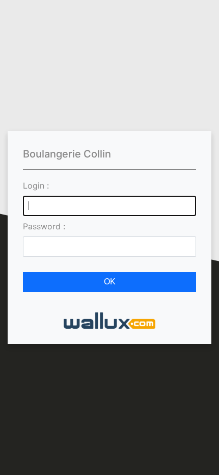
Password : (44, 226)
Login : (36, 185)
